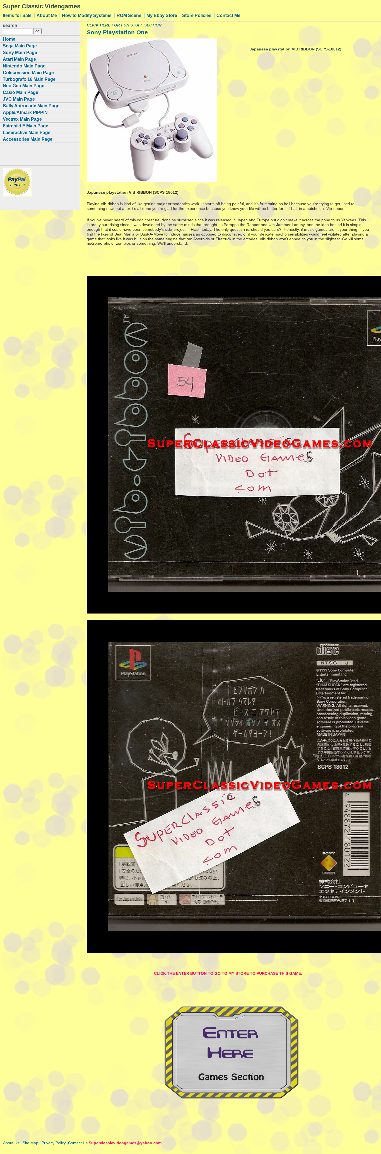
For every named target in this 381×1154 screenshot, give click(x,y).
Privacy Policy (54, 1143)
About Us (11, 1143)
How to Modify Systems (87, 15)
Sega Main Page (20, 45)
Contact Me (228, 15)
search (10, 25)
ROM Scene (130, 15)
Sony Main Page (20, 52)
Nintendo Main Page (24, 65)
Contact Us (78, 1143)
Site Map (30, 1143)
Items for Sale (18, 15)
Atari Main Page (19, 59)
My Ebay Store (162, 15)
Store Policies (197, 15)
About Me (47, 15)
